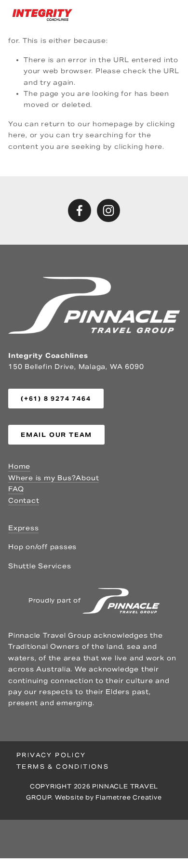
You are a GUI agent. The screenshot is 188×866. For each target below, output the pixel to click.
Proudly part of (55, 600)
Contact (23, 501)
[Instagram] (108, 210)
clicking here (138, 147)
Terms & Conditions (62, 766)
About (87, 478)
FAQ (16, 489)
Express (23, 528)
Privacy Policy (51, 755)
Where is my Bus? (42, 478)
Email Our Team (56, 434)
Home (19, 466)
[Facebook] (79, 210)
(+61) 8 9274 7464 (56, 398)
